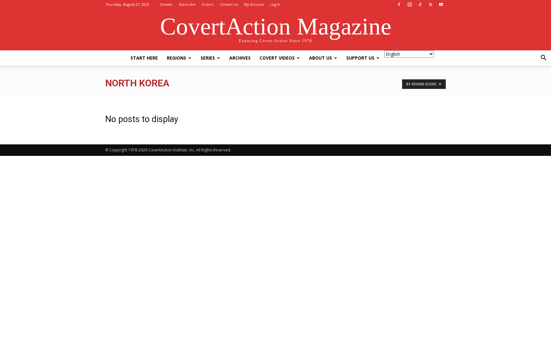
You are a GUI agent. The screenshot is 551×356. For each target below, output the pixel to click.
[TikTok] (420, 4)
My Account (254, 4)
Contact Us (229, 4)
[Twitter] (430, 4)
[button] (543, 58)
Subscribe (187, 4)
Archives (240, 58)
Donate (166, 4)
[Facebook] (399, 4)
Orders (208, 4)
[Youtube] (441, 4)
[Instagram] (409, 4)
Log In (275, 4)
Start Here (144, 58)
